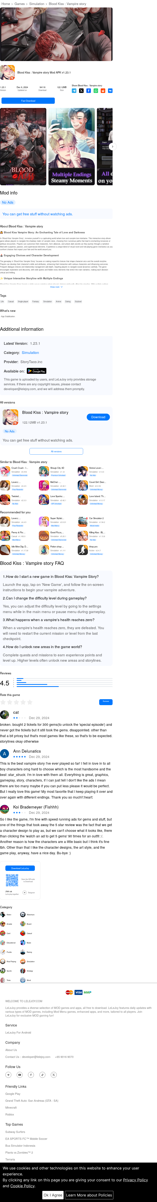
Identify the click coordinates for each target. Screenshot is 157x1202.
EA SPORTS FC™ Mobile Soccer (26, 1139)
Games (20, 3)
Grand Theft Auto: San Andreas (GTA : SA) (31, 1100)
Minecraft (11, 1107)
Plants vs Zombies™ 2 (19, 1152)
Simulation (36, 3)
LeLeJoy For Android (18, 1032)
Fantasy (35, 301)
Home (6, 3)
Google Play (12, 1094)
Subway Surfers (15, 1132)
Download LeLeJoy (20, 868)
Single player (23, 301)
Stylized (78, 301)
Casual (11, 301)
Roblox (9, 1114)
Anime (58, 301)
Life (2, 301)
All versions (56, 451)
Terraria (10, 1159)
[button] (112, 146)
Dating (67, 301)
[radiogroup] (16, 702)
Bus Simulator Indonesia (20, 1145)
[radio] (3, 702)
